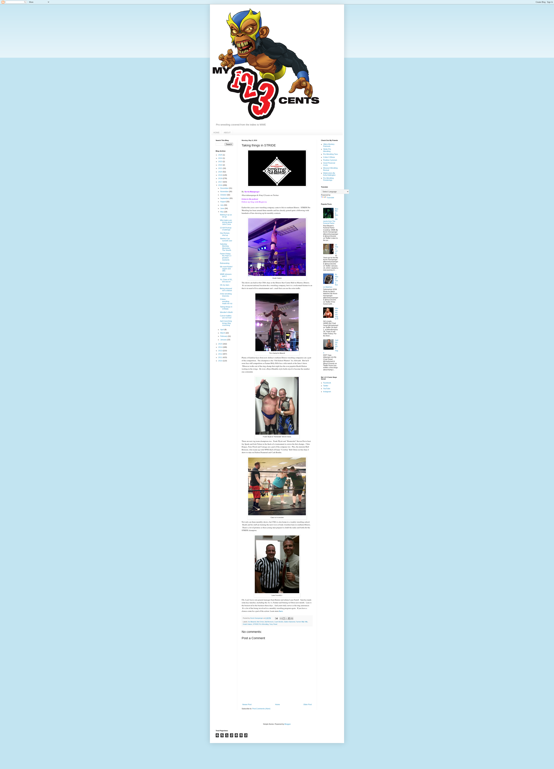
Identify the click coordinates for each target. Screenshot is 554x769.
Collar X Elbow (329, 157)
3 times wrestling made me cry (226, 301)
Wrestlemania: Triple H (336, 313)
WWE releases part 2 (226, 275)
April (222, 330)
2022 (220, 165)
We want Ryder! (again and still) (226, 269)
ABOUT (227, 132)
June (222, 208)
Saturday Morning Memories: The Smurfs (225, 247)
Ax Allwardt (252, 622)
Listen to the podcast (250, 199)
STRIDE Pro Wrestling (260, 624)
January (223, 340)
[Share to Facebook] (289, 618)
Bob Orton (260, 622)
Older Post (307, 705)
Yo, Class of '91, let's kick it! (226, 281)
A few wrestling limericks (226, 295)
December (224, 188)
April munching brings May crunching (226, 323)
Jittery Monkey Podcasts (328, 145)
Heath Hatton (247, 624)
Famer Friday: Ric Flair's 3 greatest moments (225, 257)
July (222, 205)
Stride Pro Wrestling (327, 150)
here (281, 611)
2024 (220, 158)
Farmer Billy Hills (302, 622)
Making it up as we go (226, 216)
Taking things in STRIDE (226, 308)
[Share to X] (286, 618)
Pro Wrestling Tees (330, 154)
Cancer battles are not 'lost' (225, 317)
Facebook (327, 383)
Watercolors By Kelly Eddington (329, 174)
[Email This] (281, 618)
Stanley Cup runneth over (226, 240)
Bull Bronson (269, 622)
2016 (220, 185)
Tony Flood (273, 624)
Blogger (288, 724)
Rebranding (224, 263)
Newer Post (246, 705)
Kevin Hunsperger (252, 191)
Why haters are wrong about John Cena (226, 222)
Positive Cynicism (330, 160)
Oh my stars (224, 285)
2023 (220, 162)
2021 (220, 168)
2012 (220, 354)
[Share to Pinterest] (292, 618)
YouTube (326, 389)
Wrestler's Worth (226, 312)
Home (277, 705)
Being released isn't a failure (226, 289)
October (223, 195)
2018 (220, 178)
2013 (220, 351)
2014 (220, 347)
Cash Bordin (278, 622)
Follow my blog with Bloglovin (254, 202)
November (224, 192)
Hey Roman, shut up (225, 234)
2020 (220, 172)
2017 (220, 182)
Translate (330, 198)
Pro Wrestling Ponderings (328, 179)
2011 (220, 357)
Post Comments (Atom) (261, 709)
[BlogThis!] (283, 618)
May (222, 212)
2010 (220, 361)
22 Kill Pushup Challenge (225, 229)
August (223, 202)
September (224, 198)
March (223, 333)
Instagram (327, 392)
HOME (216, 132)
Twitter (325, 386)
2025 (220, 155)
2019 (220, 175)
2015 (220, 344)
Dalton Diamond (289, 622)
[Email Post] (276, 618)
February (224, 336)
